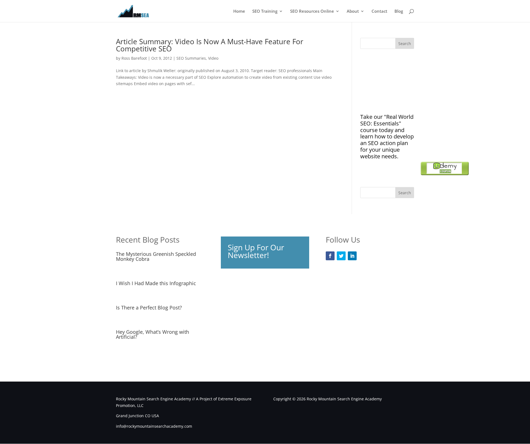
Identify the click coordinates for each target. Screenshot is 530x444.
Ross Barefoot (134, 58)
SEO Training (264, 11)
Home (239, 11)
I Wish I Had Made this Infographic (156, 283)
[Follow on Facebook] (330, 255)
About (353, 11)
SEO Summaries (191, 58)
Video (213, 58)
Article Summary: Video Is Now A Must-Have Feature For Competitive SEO (209, 45)
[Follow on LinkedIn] (352, 255)
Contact (379, 11)
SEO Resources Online (312, 11)
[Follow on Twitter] (341, 255)
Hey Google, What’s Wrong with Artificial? (152, 334)
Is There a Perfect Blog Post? (149, 307)
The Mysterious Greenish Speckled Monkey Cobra (156, 256)
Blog (398, 11)
